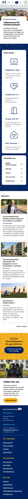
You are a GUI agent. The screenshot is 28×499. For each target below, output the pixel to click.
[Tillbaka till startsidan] (4, 2)
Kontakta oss (7, 494)
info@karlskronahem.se (10, 430)
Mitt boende (7, 462)
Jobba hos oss (8, 488)
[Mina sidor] (16, 2)
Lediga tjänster (10, 400)
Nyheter (6, 481)
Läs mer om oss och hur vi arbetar (14, 350)
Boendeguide (8, 468)
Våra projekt (7, 452)
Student (6, 449)
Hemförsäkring (8, 472)
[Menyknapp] (25, 2)
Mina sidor (6, 465)
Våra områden (8, 446)
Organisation (7, 485)
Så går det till (8, 443)
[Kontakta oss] (9, 2)
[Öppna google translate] (20, 2)
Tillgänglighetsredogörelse (12, 491)
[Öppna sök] (12, 2)
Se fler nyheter (22, 326)
